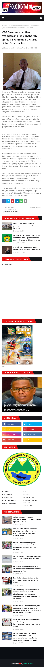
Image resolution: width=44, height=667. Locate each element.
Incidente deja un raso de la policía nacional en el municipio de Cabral (27, 557)
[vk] (32, 434)
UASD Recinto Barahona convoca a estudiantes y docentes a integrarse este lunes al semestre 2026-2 (26, 622)
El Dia (25, 491)
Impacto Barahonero (9, 500)
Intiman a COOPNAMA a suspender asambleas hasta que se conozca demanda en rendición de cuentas (26, 237)
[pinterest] (32, 429)
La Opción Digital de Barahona (30, 501)
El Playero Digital (28, 497)
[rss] (11, 429)
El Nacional (26, 494)
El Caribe (5, 491)
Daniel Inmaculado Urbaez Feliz (14, 48)
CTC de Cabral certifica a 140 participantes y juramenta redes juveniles (26, 225)
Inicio (4, 26)
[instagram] (11, 434)
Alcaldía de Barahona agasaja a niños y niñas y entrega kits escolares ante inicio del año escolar (25, 546)
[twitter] (32, 424)
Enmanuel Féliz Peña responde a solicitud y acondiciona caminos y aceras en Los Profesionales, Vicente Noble (26, 532)
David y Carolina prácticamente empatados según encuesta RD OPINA (25, 580)
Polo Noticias (27, 505)
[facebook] (11, 424)
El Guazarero (7, 494)
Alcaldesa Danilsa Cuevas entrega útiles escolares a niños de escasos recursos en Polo (27, 568)
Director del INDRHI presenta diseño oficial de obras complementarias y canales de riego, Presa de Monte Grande (25, 636)
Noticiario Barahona (9, 503)
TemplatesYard (28, 664)
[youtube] (11, 440)
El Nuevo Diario (7, 497)
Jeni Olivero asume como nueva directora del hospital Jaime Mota (26, 248)
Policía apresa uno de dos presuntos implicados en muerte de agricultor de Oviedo (27, 519)
